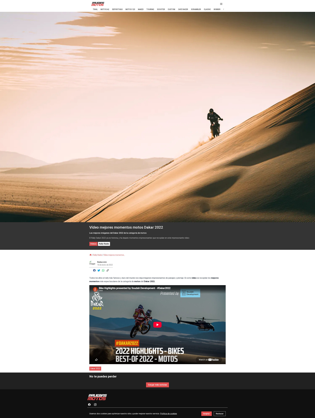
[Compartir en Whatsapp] (103, 270)
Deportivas (117, 9)
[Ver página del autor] (93, 263)
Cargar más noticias (157, 385)
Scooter (161, 9)
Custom (171, 9)
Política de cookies (168, 413)
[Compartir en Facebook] (94, 270)
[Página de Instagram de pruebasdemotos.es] (96, 404)
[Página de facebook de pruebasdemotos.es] (90, 404)
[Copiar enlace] (108, 270)
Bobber (217, 9)
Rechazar (220, 414)
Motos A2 (105, 9)
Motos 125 (130, 9)
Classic (207, 9)
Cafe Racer (183, 9)
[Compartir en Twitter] (99, 270)
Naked (140, 9)
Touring (150, 9)
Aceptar (206, 414)
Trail (95, 9)
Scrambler (196, 9)
